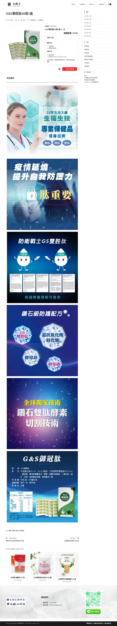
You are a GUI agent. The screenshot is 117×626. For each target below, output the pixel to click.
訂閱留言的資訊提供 (89, 80)
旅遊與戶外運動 (88, 59)
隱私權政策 (108, 623)
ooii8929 (10, 20)
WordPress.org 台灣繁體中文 (91, 82)
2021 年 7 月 (87, 22)
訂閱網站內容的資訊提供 (90, 77)
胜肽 (23, 530)
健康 (10, 530)
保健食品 (33, 20)
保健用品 (86, 46)
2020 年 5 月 (87, 36)
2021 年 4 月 (87, 32)
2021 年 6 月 (87, 26)
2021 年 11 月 (87, 16)
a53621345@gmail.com (55, 605)
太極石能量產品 (88, 56)
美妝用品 (86, 66)
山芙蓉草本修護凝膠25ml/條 (67, 579)
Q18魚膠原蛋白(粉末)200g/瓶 (42, 577)
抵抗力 (17, 530)
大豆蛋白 (13, 530)
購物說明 (89, 623)
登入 (85, 75)
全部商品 (40, 20)
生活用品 (86, 63)
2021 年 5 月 (87, 29)
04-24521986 (52, 602)
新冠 (21, 530)
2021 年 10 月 (87, 19)
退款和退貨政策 (98, 623)
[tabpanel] (61, 52)
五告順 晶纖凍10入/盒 (18, 577)
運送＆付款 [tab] (50, 37)
